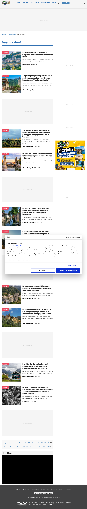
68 (48, 443)
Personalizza (42, 270)
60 (22, 443)
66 (42, 443)
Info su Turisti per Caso (22, 490)
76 (24, 446)
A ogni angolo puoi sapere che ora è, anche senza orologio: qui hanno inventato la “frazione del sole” (37, 78)
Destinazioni (25, 3)
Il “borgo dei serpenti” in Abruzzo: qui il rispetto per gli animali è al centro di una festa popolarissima (36, 311)
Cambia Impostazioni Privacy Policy (43, 493)
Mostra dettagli (72, 265)
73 (14, 446)
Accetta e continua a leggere (68, 270)
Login (66, 3)
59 (19, 443)
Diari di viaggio (35, 3)
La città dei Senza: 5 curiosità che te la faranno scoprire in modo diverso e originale (37, 156)
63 (32, 443)
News (18, 3)
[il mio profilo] (59, 4)
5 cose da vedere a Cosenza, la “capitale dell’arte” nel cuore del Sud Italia (37, 54)
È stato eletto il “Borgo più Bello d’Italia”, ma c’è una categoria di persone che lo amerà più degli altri (37, 233)
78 (30, 446)
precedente (9, 443)
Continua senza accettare (73, 237)
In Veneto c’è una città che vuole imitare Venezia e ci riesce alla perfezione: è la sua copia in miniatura (35, 211)
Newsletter (68, 490)
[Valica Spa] (22, 505)
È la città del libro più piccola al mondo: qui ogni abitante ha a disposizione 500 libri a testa (35, 366)
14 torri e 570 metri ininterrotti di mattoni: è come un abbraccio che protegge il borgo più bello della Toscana (36, 133)
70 (4, 446)
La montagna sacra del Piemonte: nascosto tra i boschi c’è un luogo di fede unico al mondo (37, 288)
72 (11, 446)
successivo (46, 446)
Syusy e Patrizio (45, 3)
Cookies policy (45, 490)
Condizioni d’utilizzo (57, 490)
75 (20, 446)
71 (7, 446)
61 (26, 443)
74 (17, 446)
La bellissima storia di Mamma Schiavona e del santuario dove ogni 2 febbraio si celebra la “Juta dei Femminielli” (37, 390)
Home (4, 34)
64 (35, 443)
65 (38, 443)
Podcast (54, 3)
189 (38, 446)
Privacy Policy (35, 490)
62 (29, 443)
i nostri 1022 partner (16, 246)
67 (45, 443)
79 (33, 446)
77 (27, 446)
